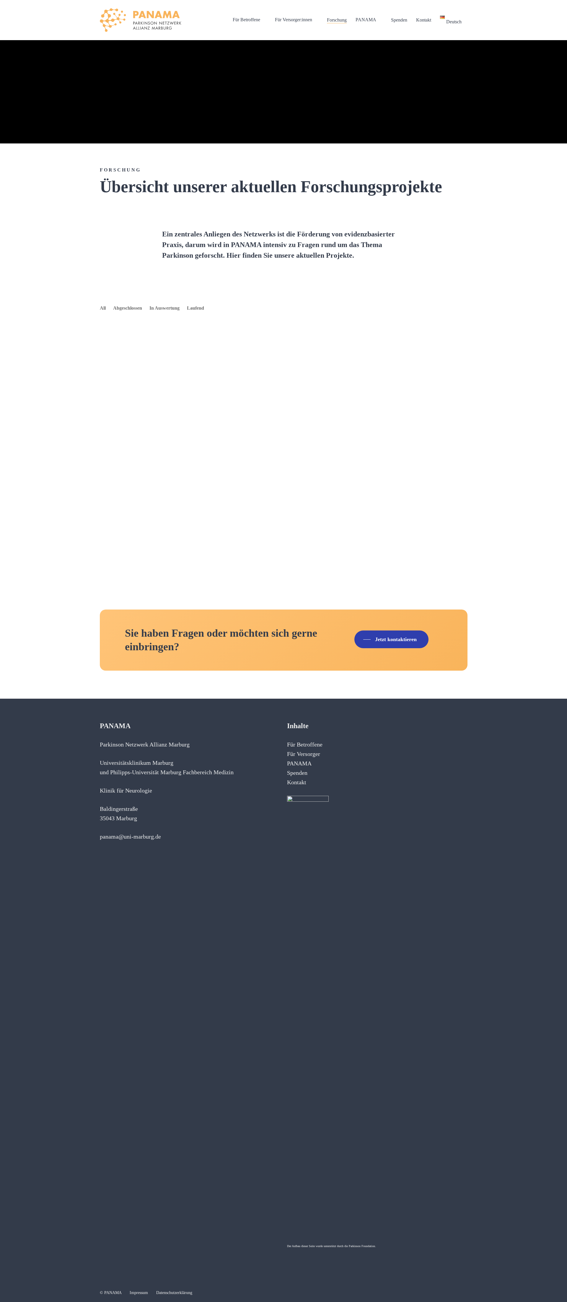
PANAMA (299, 763)
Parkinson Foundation (362, 1246)
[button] (391, 639)
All (103, 308)
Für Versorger (303, 754)
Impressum (139, 1292)
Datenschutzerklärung (174, 1292)
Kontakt (296, 782)
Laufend (195, 308)
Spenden (297, 773)
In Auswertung (164, 308)
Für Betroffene (304, 744)
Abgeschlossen (127, 308)
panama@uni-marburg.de (130, 836)
